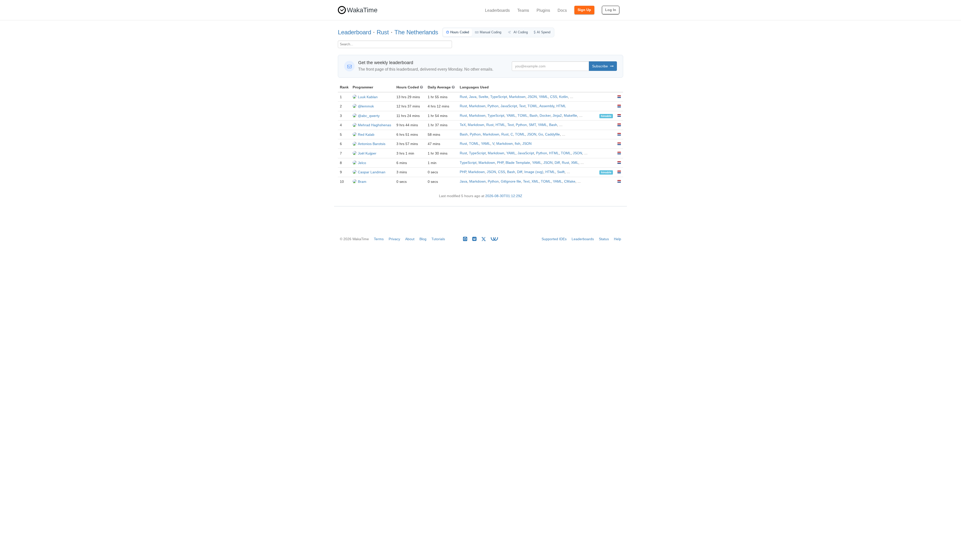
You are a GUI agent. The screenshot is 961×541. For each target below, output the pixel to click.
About (409, 239)
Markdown (517, 97)
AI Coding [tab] (520, 32)
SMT (532, 125)
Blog (422, 239)
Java (472, 97)
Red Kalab (366, 134)
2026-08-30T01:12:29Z (503, 196)
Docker (545, 115)
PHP (500, 163)
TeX (463, 125)
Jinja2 (557, 115)
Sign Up (584, 10)
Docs (562, 10)
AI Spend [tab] (543, 32)
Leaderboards (497, 10)
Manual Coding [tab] (490, 32)
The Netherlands (416, 32)
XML (574, 163)
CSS (553, 97)
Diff (557, 163)
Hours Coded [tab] (459, 32)
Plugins (543, 10)
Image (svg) (533, 172)
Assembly (546, 106)
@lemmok (366, 106)
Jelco (362, 163)
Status (604, 239)
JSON (532, 97)
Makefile (570, 115)
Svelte (483, 97)
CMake (569, 181)
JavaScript (509, 106)
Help (617, 239)
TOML (533, 106)
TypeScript (498, 97)
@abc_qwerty (369, 116)
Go (540, 134)
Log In (610, 10)
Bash (534, 115)
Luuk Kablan (368, 97)
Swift (561, 172)
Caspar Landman (371, 172)
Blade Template (518, 163)
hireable (606, 115)
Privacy (394, 239)
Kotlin (563, 97)
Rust (383, 32)
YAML (543, 97)
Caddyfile (552, 134)
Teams (523, 10)
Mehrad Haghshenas (374, 125)
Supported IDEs (554, 239)
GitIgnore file (511, 181)
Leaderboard (354, 32)
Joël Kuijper (367, 153)
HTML (561, 106)
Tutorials (438, 239)
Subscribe (600, 66)
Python (493, 106)
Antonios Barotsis (371, 144)
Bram (362, 182)
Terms (379, 239)
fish (517, 144)
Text (522, 106)
